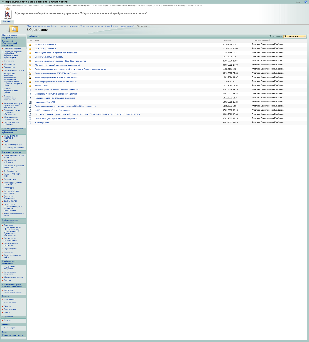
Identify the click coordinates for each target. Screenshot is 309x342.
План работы (9, 300)
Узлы (4, 332)
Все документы (291, 36)
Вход (298, 2)
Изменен (227, 40)
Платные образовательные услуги (11, 91)
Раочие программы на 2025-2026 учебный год (56, 81)
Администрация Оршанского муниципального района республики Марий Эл (78, 5)
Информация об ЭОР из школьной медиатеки (56, 94)
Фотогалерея (9, 328)
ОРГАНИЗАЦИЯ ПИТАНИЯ (11, 137)
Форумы (7, 320)
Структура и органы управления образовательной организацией (12, 55)
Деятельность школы (11, 152)
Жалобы (7, 306)
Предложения (10, 309)
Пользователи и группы (13, 335)
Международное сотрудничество (11, 118)
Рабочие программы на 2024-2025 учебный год (56, 77)
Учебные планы (42, 86)
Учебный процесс (11, 171)
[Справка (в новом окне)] (305, 2)
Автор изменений (262, 40)
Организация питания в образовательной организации (12, 131)
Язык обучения (42, 123)
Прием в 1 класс (11, 179)
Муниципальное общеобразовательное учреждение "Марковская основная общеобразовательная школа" (158, 5)
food (6, 141)
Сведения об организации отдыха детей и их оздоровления (13, 207)
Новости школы (10, 303)
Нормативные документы (10, 161)
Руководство (9, 67)
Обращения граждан (13, 144)
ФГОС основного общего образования (52, 110)
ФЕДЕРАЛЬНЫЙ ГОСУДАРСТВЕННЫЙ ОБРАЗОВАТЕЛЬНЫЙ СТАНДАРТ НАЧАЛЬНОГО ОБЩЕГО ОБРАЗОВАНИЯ (87, 114)
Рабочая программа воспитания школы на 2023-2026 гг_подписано (65, 106)
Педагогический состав (14, 70)
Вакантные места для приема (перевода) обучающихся (13, 105)
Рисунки (5, 324)
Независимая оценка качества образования (12, 286)
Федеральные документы (9, 268)
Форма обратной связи (14, 148)
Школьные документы (13, 277)
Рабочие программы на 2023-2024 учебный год (56, 73)
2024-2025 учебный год (45, 44)
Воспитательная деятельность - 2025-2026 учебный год (60, 61)
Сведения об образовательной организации (9, 43)
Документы (9, 61)
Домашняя (8, 21)
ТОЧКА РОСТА (10, 201)
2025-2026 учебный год (45, 49)
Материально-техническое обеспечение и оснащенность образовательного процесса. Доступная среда (13, 79)
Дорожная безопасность (9, 197)
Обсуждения (7, 317)
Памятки (7, 280)
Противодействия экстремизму (11, 192)
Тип (30, 40)
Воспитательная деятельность (49, 57)
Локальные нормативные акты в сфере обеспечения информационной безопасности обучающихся (12, 230)
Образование (9, 64)
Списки (5, 296)
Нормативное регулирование (10, 239)
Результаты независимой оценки (12, 291)
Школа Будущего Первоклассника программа (56, 118)
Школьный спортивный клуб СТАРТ (14, 167)
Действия (33, 36)
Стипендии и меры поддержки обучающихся (12, 112)
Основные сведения (12, 48)
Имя (37, 40)
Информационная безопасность (10, 221)
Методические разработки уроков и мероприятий (57, 65)
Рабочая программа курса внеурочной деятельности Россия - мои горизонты (70, 69)
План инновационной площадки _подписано (55, 98)
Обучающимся (10, 249)
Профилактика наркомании (9, 262)
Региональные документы (10, 273)
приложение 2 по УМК (45, 102)
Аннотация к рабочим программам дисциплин (56, 53)
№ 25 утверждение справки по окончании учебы (57, 90)
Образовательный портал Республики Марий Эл (22, 5)
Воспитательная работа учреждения (14, 156)
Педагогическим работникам (11, 244)
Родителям (8, 252)
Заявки (7, 312)
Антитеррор (9, 188)
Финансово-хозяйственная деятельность (10, 98)
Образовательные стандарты (11, 123)
